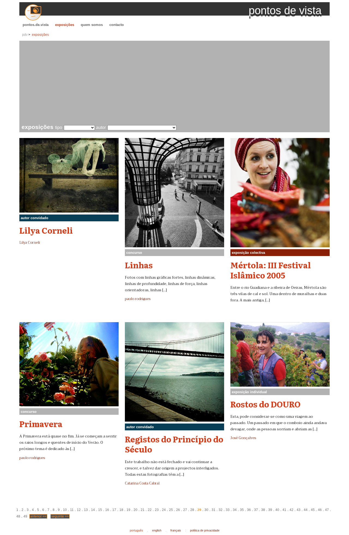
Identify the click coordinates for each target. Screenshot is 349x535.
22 (150, 510)
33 (228, 510)
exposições (64, 25)
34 (235, 510)
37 (256, 510)
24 (164, 510)
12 (79, 510)
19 (128, 510)
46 (320, 510)
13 (86, 510)
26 (178, 510)
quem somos (92, 25)
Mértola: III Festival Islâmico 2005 (270, 270)
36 (249, 510)
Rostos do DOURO (265, 404)
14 (93, 510)
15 (100, 510)
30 (206, 510)
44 (306, 510)
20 (135, 510)
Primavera (40, 424)
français (175, 530)
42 (291, 510)
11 (72, 510)
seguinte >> (60, 516)
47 (327, 510)
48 (18, 516)
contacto (116, 25)
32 (220, 510)
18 (121, 510)
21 (143, 510)
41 (284, 510)
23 (157, 510)
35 (242, 510)
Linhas (139, 265)
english (156, 530)
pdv (25, 35)
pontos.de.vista (36, 25)
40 (277, 510)
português (136, 530)
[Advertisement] (176, 83)
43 (298, 510)
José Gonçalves (243, 438)
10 (65, 510)
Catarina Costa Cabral (142, 483)
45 (313, 510)
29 (199, 510)
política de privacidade (204, 530)
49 (25, 516)
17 (114, 510)
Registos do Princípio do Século (174, 444)
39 (270, 510)
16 (107, 510)
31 (213, 510)
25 (171, 510)
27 (185, 510)
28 (192, 510)
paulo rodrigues (138, 299)
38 (263, 510)
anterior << (38, 516)
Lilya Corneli (46, 230)
